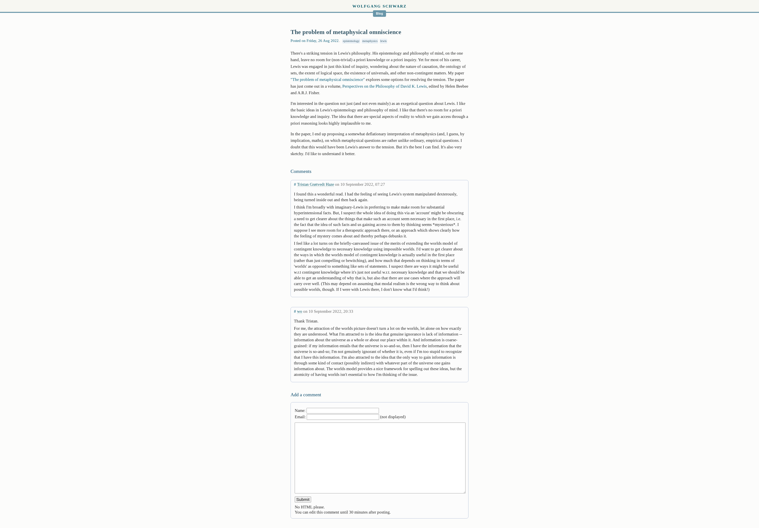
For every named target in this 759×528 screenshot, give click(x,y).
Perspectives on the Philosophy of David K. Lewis (384, 86)
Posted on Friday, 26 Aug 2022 (315, 41)
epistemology (351, 41)
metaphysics (370, 41)
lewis (383, 41)
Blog (379, 13)
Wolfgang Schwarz (379, 6)
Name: (301, 410)
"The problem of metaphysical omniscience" (328, 79)
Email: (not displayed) (350, 416)
